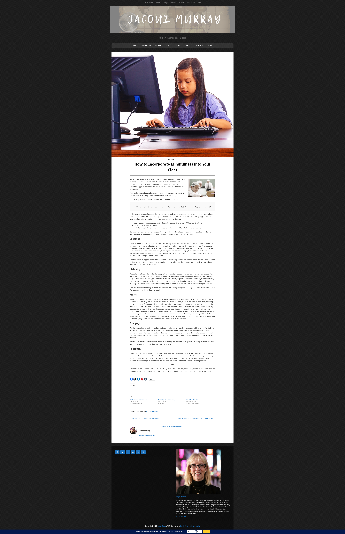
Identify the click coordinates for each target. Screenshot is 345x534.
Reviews (173, 3)
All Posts (181, 3)
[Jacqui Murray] (172, 30)
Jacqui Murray (181, 497)
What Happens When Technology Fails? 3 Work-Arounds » (196, 418)
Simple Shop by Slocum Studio (190, 526)
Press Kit (158, 3)
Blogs (166, 3)
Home (135, 45)
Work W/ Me (191, 3)
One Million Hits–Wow (192, 400)
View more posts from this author (170, 427)
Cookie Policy (148, 3)
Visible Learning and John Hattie (138, 400)
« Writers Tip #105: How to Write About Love (144, 418)
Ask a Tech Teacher (152, 411)
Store (199, 3)
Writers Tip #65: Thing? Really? (166, 400)
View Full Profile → (182, 517)
